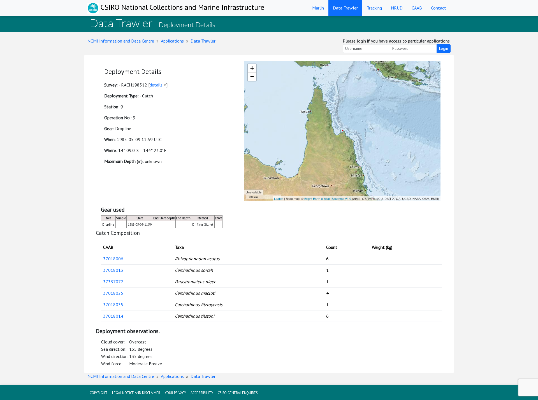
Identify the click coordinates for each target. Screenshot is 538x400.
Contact (438, 8)
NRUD (397, 8)
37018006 (113, 258)
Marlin (318, 8)
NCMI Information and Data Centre (120, 41)
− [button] (252, 76)
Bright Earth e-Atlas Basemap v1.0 (327, 198)
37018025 (113, 293)
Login (443, 48)
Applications (172, 41)
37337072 (113, 281)
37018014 (113, 316)
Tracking (374, 8)
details (156, 85)
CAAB (417, 8)
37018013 (113, 270)
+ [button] (252, 68)
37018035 (113, 304)
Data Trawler (345, 8)
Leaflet (278, 198)
